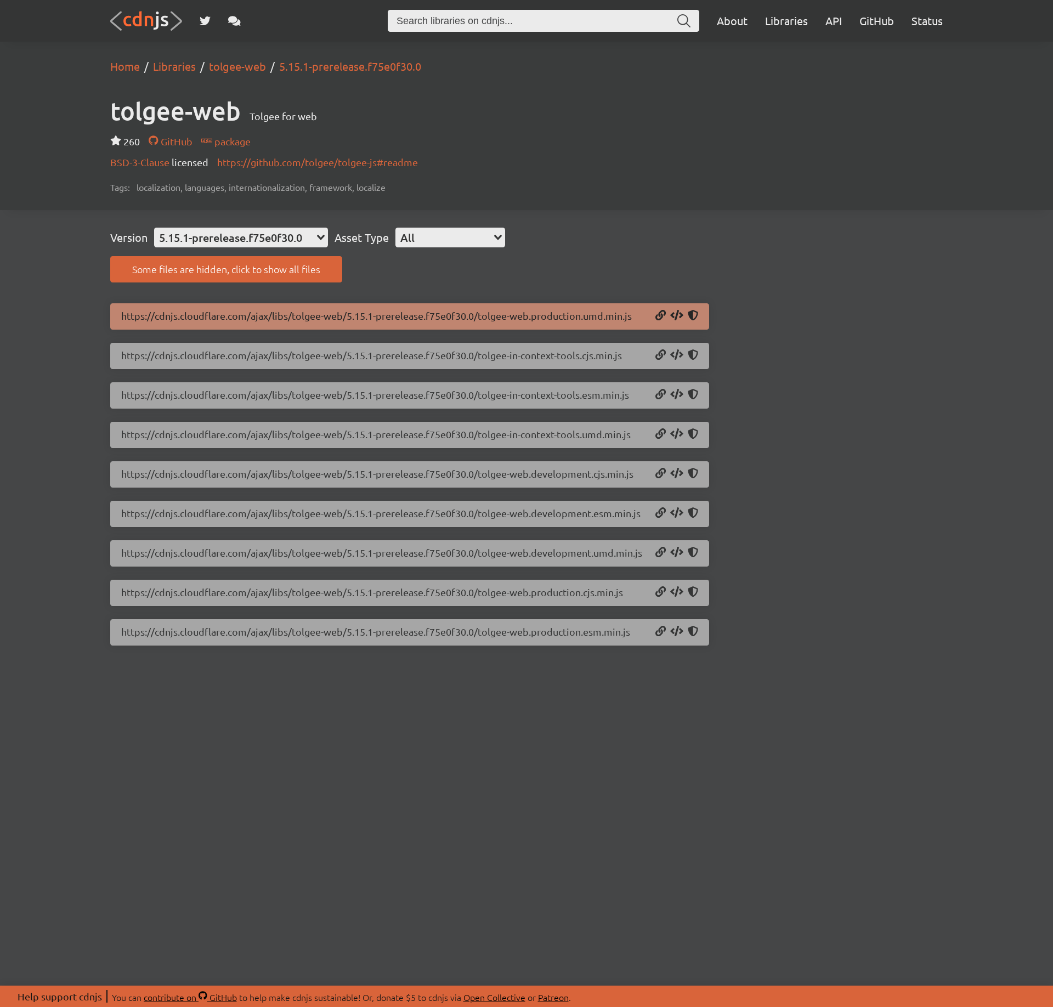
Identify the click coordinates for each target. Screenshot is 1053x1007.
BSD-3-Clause (141, 162)
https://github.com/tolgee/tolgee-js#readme (317, 162)
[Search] (683, 20)
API (833, 20)
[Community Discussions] (234, 21)
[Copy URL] (660, 316)
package (231, 141)
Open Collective (494, 997)
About (732, 20)
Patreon (553, 997)
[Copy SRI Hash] (693, 316)
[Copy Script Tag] (676, 316)
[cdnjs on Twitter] (205, 21)
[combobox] (241, 237)
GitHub (876, 20)
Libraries (786, 20)
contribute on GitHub (190, 997)
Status (927, 20)
